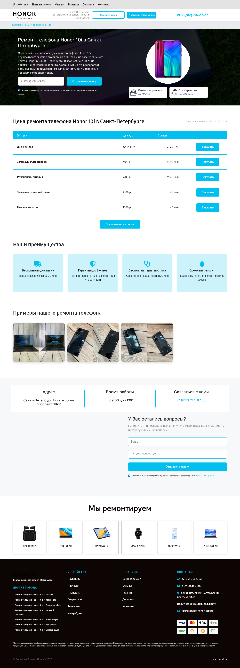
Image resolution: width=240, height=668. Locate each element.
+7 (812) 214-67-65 (191, 400)
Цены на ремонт (41, 4)
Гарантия (73, 4)
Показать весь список (120, 224)
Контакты (103, 4)
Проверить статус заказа (142, 15)
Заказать (208, 147)
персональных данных (205, 476)
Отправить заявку (84, 81)
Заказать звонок (108, 15)
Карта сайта (220, 659)
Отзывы (59, 4)
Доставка (88, 4)
